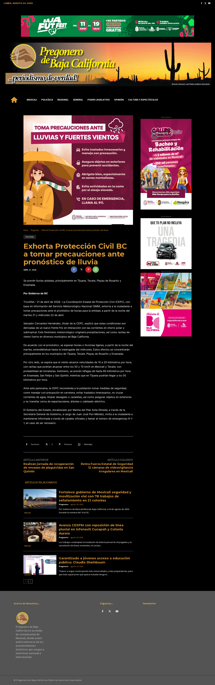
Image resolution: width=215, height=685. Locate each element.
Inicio (25, 230)
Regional (35, 230)
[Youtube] (209, 3)
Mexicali (27, 513)
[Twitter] (205, 3)
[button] (207, 99)
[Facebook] (202, 3)
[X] (81, 269)
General (27, 575)
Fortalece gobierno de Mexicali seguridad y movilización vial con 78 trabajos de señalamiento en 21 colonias (95, 496)
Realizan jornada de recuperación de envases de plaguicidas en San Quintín (48, 467)
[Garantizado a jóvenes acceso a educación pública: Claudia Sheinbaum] (39, 565)
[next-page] (30, 581)
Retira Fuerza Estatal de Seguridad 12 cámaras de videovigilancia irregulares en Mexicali (107, 467)
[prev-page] (25, 581)
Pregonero (63, 504)
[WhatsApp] (96, 269)
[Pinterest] (88, 269)
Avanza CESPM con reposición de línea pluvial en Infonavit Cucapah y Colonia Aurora (91, 529)
